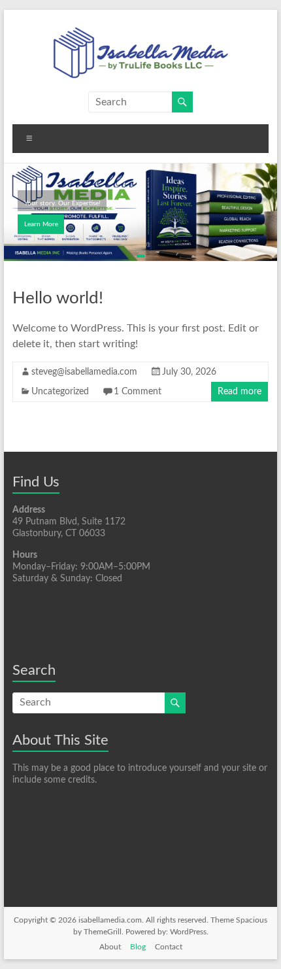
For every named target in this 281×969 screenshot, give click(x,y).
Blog (138, 947)
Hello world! (57, 298)
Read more (239, 391)
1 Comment (137, 391)
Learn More (41, 224)
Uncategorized (60, 391)
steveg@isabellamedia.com (84, 372)
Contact (168, 947)
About (110, 947)
